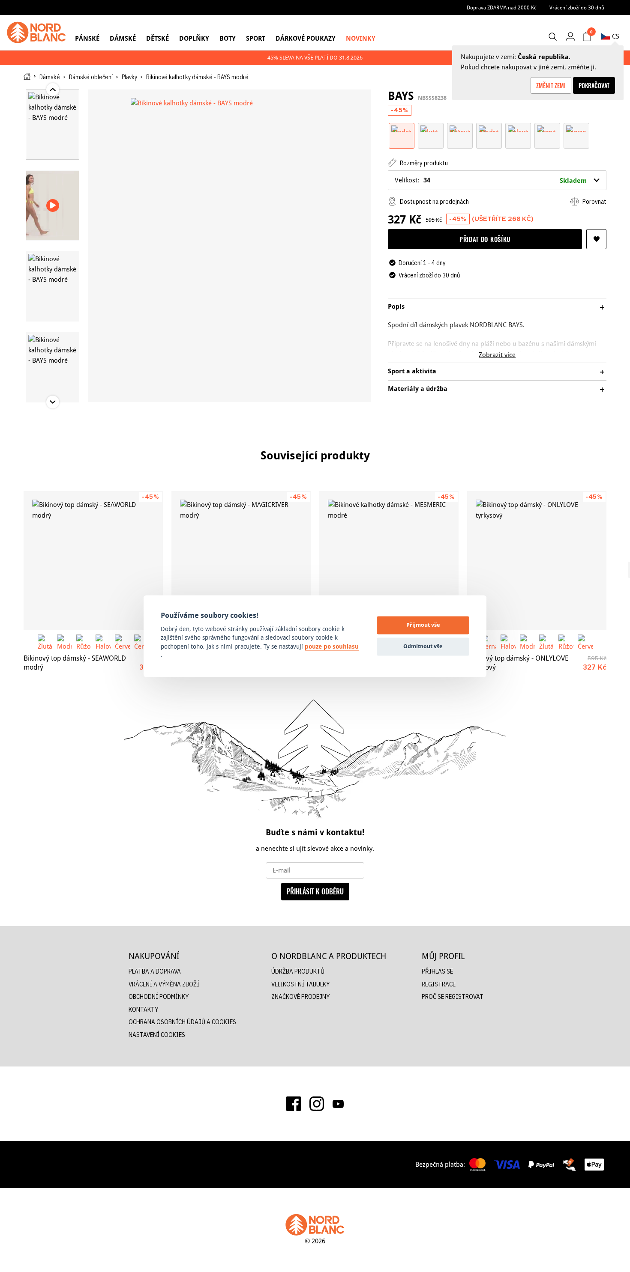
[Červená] (576, 128)
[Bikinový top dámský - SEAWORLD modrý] (93, 560)
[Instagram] (316, 1103)
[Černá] (547, 128)
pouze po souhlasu (332, 646)
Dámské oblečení (91, 77)
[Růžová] (460, 128)
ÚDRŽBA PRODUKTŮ (297, 971)
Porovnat (593, 201)
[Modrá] (401, 128)
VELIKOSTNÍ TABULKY (300, 984)
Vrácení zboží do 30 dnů (576, 7)
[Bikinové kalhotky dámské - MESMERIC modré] (389, 560)
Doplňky (194, 38)
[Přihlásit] (570, 36)
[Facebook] (293, 1103)
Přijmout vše (423, 625)
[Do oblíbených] (596, 239)
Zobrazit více (497, 355)
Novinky (360, 38)
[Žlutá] (430, 128)
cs (615, 36)
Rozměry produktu (423, 163)
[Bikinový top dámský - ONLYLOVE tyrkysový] (536, 560)
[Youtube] (338, 1104)
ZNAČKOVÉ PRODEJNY (300, 996)
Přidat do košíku (484, 239)
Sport (255, 38)
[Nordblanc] (36, 32)
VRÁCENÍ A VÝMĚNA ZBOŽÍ (164, 984)
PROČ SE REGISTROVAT (452, 996)
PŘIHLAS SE (437, 971)
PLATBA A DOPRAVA (155, 971)
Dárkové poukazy (306, 38)
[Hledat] (552, 37)
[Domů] (27, 76)
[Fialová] (518, 128)
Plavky (129, 77)
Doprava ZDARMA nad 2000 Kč (502, 7)
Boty (227, 38)
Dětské (157, 38)
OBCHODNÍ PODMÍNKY (159, 996)
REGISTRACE (439, 984)
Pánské (87, 38)
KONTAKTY (143, 1009)
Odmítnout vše (423, 646)
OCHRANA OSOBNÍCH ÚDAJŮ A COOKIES (182, 1022)
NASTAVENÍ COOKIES (157, 1035)
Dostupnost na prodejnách (434, 201)
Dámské (123, 38)
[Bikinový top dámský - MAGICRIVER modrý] (241, 560)
